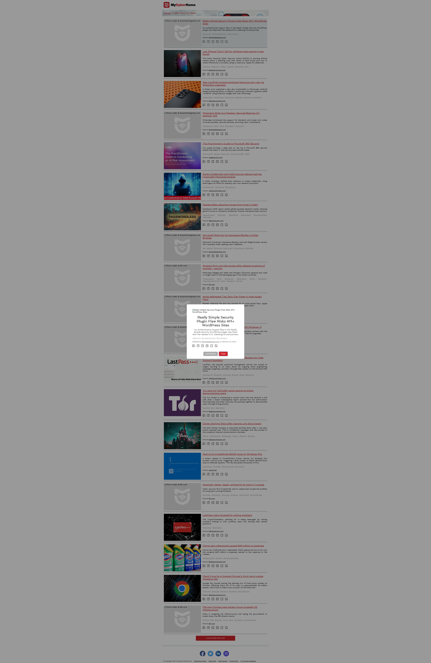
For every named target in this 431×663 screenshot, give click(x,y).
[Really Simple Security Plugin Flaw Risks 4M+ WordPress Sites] (194, 346)
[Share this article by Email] (212, 346)
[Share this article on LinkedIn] (199, 346)
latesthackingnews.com (210, 342)
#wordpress (222, 338)
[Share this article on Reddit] (208, 346)
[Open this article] (217, 346)
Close (223, 354)
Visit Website (210, 354)
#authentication (209, 338)
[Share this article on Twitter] (203, 346)
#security (197, 338)
